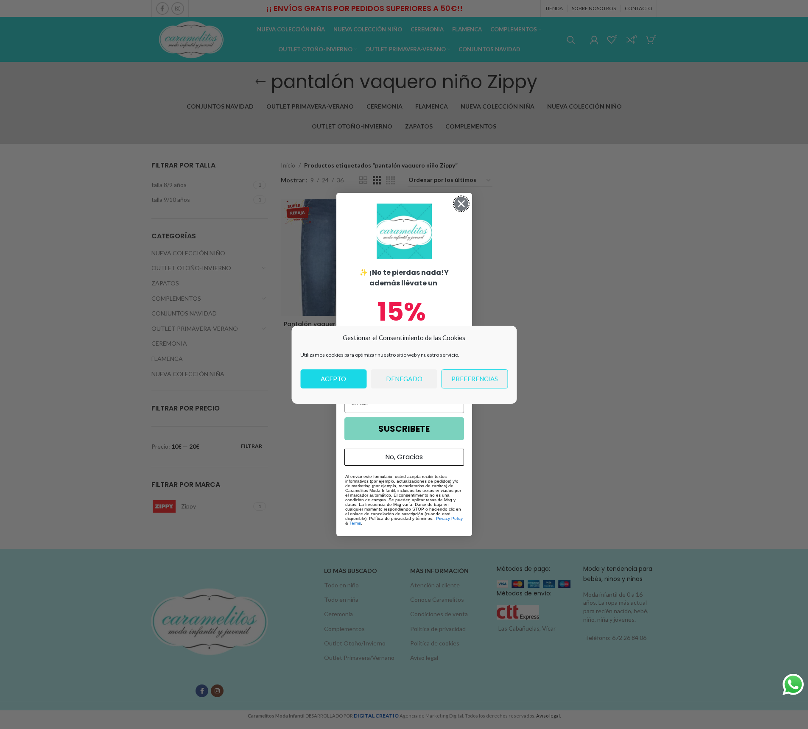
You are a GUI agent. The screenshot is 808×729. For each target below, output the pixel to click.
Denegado (404, 379)
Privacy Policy (449, 518)
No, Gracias (404, 457)
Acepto (333, 379)
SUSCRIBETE (404, 429)
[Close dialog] (461, 203)
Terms (355, 523)
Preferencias (474, 379)
